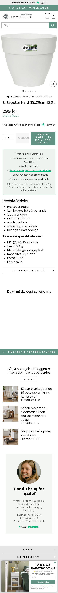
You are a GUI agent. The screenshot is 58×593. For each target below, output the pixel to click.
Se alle (29, 379)
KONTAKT (28, 549)
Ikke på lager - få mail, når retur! (43, 138)
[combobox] (29, 25)
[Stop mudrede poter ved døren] (10, 437)
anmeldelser (34, 125)
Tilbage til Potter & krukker (31, 352)
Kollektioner (22, 96)
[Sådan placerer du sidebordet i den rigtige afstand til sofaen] (10, 414)
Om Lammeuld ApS (28, 557)
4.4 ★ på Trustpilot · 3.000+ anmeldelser (30, 170)
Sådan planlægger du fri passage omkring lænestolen (36, 392)
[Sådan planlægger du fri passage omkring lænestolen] (10, 394)
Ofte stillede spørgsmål (29, 270)
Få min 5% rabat (43, 582)
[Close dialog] (55, 562)
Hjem (9, 96)
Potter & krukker (40, 96)
